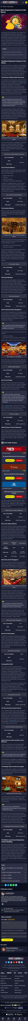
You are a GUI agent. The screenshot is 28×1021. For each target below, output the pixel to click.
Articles (4, 6)
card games (13, 720)
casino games (8, 405)
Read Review (9, 460)
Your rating (4, 919)
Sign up (26, 2)
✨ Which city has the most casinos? (11, 881)
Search (23, 2)
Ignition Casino (6, 470)
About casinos (10, 6)
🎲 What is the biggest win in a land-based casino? (12, 868)
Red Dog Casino (6, 453)
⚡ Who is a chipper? (7, 878)
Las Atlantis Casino (7, 488)
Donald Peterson (10, 893)
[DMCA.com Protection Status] (17, 1005)
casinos (21, 81)
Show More (19, 460)
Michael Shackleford (12, 948)
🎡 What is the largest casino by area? (11, 872)
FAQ (3, 57)
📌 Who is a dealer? (6, 875)
